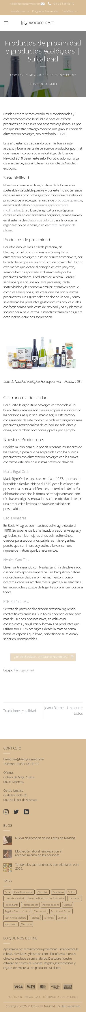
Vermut (62, 917)
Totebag (34, 917)
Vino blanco (11, 924)
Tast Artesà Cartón (61, 911)
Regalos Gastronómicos (17, 911)
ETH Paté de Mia (16, 601)
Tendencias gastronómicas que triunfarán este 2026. (47, 866)
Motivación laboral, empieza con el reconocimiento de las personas (38, 853)
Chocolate (42, 892)
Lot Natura (74, 898)
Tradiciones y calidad (19, 710)
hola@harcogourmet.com (25, 4)
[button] (5, 23)
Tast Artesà (40, 911)
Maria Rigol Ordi (16, 471)
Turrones (49, 917)
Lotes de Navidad (14, 898)
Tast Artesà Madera (15, 917)
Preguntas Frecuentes (45, 11)
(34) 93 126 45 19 (27, 764)
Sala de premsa (20, 11)
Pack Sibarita (11, 904)
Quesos (68, 904)
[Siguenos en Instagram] (8, 812)
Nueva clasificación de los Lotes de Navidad (45, 838)
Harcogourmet (24, 670)
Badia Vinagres (14, 518)
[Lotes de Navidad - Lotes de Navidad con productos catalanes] (37, 23)
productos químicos (68, 200)
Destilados (58, 892)
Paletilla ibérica (30, 904)
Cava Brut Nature (23, 892)
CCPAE (61, 134)
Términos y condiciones (60, 997)
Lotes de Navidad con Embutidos (46, 898)
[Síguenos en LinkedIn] (28, 812)
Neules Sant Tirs (15, 559)
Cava (7, 892)
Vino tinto (26, 924)
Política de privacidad (23, 997)
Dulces (71, 892)
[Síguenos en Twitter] (18, 812)
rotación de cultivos (39, 220)
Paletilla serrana (50, 904)
